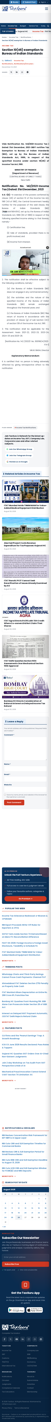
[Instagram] (28, 1339)
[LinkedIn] (22, 1339)
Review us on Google (18, 462)
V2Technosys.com (9, 1404)
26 (19, 1217)
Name (7, 764)
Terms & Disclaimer (21, 1408)
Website (8, 785)
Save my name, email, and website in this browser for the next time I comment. (27, 796)
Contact (30, 1388)
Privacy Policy (7, 1408)
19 (19, 1213)
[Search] (48, 26)
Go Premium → (25, 898)
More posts (7, 961)
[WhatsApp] (34, 1339)
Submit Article (32, 1380)
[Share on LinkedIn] (16, 72)
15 (39, 1208)
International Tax (8, 1366)
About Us (30, 1376)
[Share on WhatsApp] (22, 72)
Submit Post (30, 2)
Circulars (5, 1380)
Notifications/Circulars (23, 64)
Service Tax (33, 26)
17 (5, 1213)
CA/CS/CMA (32, 1366)
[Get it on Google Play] (16, 1310)
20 (25, 1213)
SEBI (28, 1354)
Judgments (6, 1384)
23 (46, 1213)
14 (32, 1208)
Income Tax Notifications (26, 428)
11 (12, 1208)
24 (5, 1217)
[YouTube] (16, 1339)
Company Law (33, 1350)
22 (39, 1213)
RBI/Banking (32, 1358)
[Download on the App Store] (34, 1310)
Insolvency (31, 1362)
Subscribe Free (12, 1264)
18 (12, 1213)
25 (12, 1217)
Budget (23, 26)
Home (3, 26)
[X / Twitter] (10, 1339)
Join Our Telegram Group (20, 455)
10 (5, 1208)
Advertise (31, 1384)
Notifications (26, 37)
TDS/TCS (5, 1362)
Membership (32, 1392)
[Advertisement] (25, 113)
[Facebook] (4, 1339)
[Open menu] (46, 9)
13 (25, 1208)
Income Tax (12, 26)
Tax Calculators (8, 1392)
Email (7, 774)
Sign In (43, 2)
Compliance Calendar (11, 1388)
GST (3, 1354)
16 (45, 1208)
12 (19, 1208)
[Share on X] (11, 72)
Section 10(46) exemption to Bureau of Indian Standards (22, 51)
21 (32, 1213)
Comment (9, 735)
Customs (5, 1358)
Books (15, 2)
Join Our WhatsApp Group (20, 449)
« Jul (4, 1227)
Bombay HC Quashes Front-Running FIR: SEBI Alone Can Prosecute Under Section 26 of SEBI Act (24, 1004)
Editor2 (8, 60)
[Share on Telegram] (27, 72)
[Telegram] (40, 1339)
